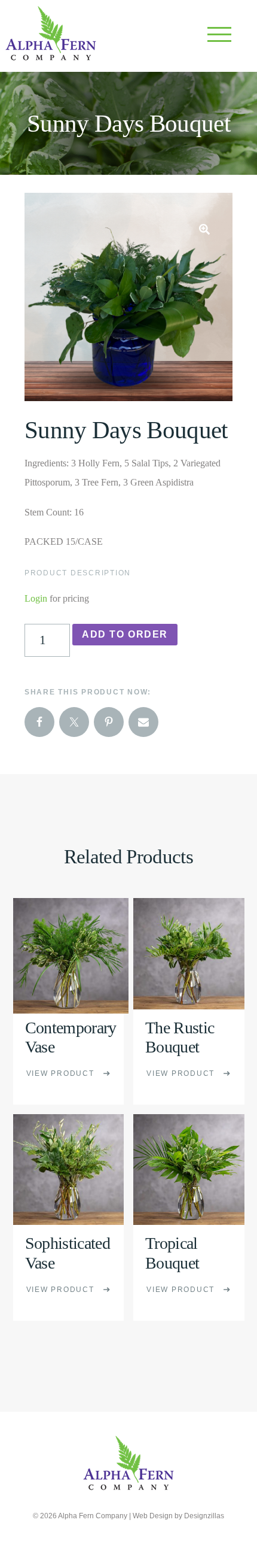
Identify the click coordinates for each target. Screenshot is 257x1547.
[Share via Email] (143, 722)
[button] (204, 229)
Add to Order (125, 634)
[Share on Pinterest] (109, 722)
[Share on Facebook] (39, 722)
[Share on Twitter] (74, 722)
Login (36, 598)
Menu (221, 36)
